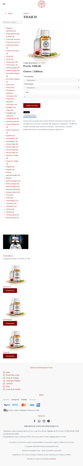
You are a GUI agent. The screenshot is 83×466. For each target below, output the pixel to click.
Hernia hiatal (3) (12, 152)
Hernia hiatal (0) (12, 150)
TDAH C (26, 13)
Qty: (27, 92)
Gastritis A (7, 287)
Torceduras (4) (11, 206)
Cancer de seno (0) (13, 39)
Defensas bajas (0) (13, 68)
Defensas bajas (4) (13, 70)
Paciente (6, 399)
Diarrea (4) (10, 87)
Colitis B (6, 352)
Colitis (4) (9, 59)
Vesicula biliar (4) (12, 218)
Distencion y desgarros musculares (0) (11, 93)
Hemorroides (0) (12, 144)
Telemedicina (8, 256)
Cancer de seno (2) (13, 42)
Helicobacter (7, 319)
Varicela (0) (10, 209)
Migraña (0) (10, 167)
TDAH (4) (9, 198)
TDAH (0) (9, 195)
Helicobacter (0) (12, 138)
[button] (4, 4)
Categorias (15, 399)
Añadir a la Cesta (32, 105)
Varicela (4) (10, 212)
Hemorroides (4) (12, 147)
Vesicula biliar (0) (12, 215)
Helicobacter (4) (12, 141)
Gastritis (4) (10, 136)
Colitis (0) (9, 56)
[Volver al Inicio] (41, 4)
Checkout (32, 399)
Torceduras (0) (11, 203)
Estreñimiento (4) (12, 121)
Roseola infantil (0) (13, 189)
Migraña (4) (10, 169)
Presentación (10, 290)
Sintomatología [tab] (29, 115)
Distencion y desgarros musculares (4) (11, 102)
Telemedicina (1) (12, 201)
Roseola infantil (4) (13, 192)
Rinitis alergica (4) (12, 186)
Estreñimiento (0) (12, 119)
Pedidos (24, 399)
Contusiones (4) (12, 65)
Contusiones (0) (12, 62)
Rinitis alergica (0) (12, 184)
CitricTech (53, 459)
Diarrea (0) (10, 85)
